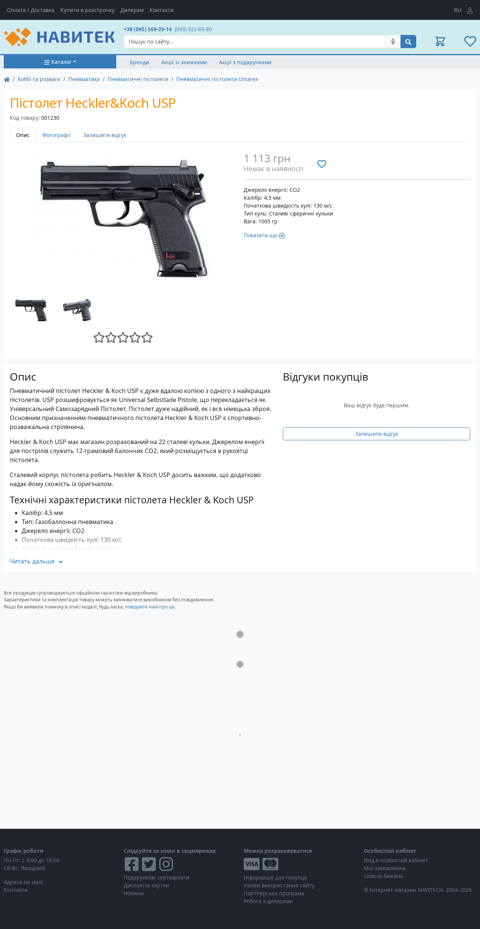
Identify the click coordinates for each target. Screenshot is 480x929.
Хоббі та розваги (39, 79)
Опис (23, 135)
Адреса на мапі (23, 881)
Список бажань (383, 875)
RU (457, 10)
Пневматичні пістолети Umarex (217, 79)
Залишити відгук (104, 135)
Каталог (61, 61)
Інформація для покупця (275, 877)
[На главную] (7, 79)
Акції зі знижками (184, 62)
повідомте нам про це (149, 607)
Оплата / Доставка (30, 10)
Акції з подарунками (245, 62)
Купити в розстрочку (87, 10)
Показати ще (260, 235)
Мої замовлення (385, 868)
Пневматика (84, 79)
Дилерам (132, 10)
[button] (440, 41)
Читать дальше (32, 561)
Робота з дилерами (268, 901)
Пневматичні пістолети (138, 79)
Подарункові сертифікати (156, 877)
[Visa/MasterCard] (300, 864)
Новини (134, 893)
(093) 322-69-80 (193, 29)
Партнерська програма (274, 893)
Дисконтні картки (146, 885)
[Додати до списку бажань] (321, 164)
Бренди (139, 62)
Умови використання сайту (279, 885)
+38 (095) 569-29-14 (148, 29)
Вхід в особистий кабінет (396, 860)
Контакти (162, 10)
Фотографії (56, 135)
